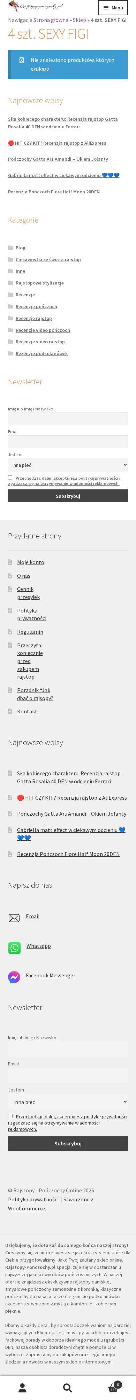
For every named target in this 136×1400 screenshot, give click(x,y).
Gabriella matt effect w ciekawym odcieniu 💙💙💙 (64, 175)
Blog (20, 248)
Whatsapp (39, 945)
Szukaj (68, 1388)
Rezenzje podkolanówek (42, 353)
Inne (20, 271)
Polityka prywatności (33, 1199)
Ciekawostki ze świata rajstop (48, 259)
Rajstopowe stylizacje (40, 283)
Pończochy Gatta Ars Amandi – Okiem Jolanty (58, 159)
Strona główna (50, 19)
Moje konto (30, 562)
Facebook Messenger (50, 975)
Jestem (14, 454)
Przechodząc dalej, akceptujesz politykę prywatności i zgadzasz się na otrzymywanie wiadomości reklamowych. (64, 480)
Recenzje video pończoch (43, 330)
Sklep (79, 19)
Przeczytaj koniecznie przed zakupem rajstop (30, 661)
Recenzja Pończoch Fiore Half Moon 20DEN (54, 192)
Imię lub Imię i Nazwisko (30, 408)
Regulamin (30, 631)
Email (13, 431)
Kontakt (27, 711)
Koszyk (105, 1382)
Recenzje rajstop (34, 318)
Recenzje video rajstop (40, 341)
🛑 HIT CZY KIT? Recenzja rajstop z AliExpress (57, 143)
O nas (23, 575)
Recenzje (25, 294)
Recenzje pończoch (36, 306)
